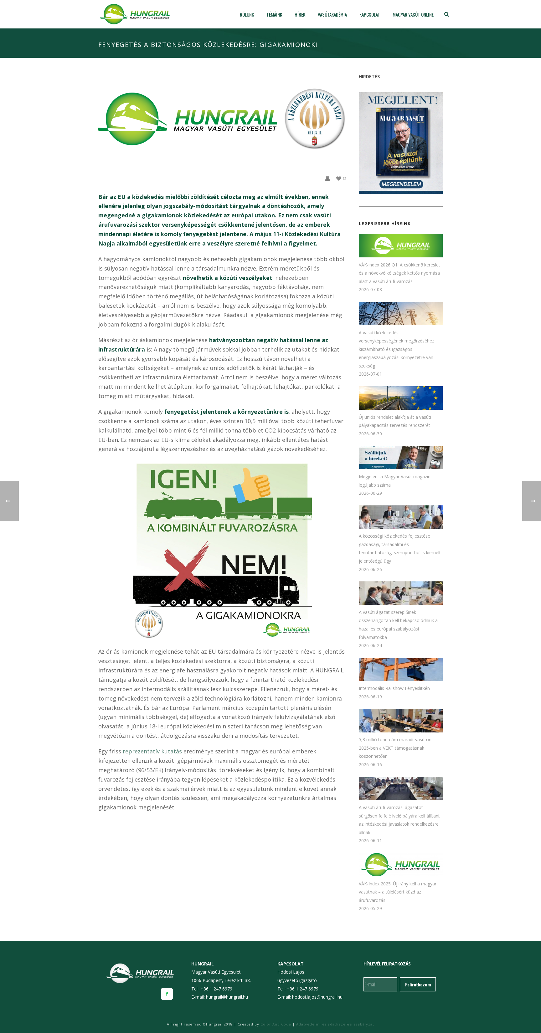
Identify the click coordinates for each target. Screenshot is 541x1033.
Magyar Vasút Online (413, 14)
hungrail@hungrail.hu (227, 997)
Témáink (274, 14)
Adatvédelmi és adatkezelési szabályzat (335, 1024)
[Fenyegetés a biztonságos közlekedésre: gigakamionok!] (222, 121)
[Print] (327, 178)
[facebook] (167, 994)
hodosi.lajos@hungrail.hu (317, 997)
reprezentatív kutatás (152, 751)
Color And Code (275, 1024)
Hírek (300, 14)
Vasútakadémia (332, 14)
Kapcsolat (369, 14)
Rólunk (247, 14)
